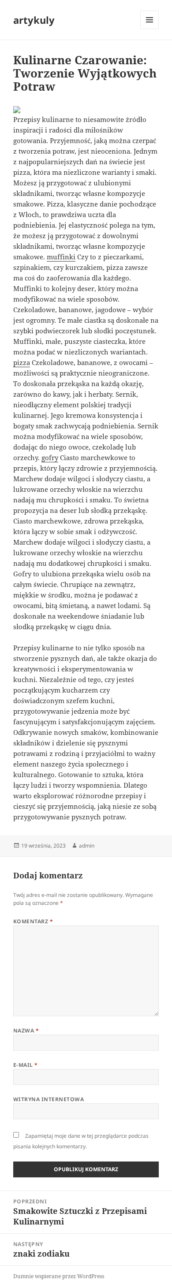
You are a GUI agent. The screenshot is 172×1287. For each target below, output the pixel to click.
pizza (21, 362)
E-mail (25, 1065)
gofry (49, 457)
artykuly (34, 19)
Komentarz (33, 921)
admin (86, 845)
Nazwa (26, 1030)
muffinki (61, 256)
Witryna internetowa (48, 1099)
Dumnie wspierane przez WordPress (58, 1276)
